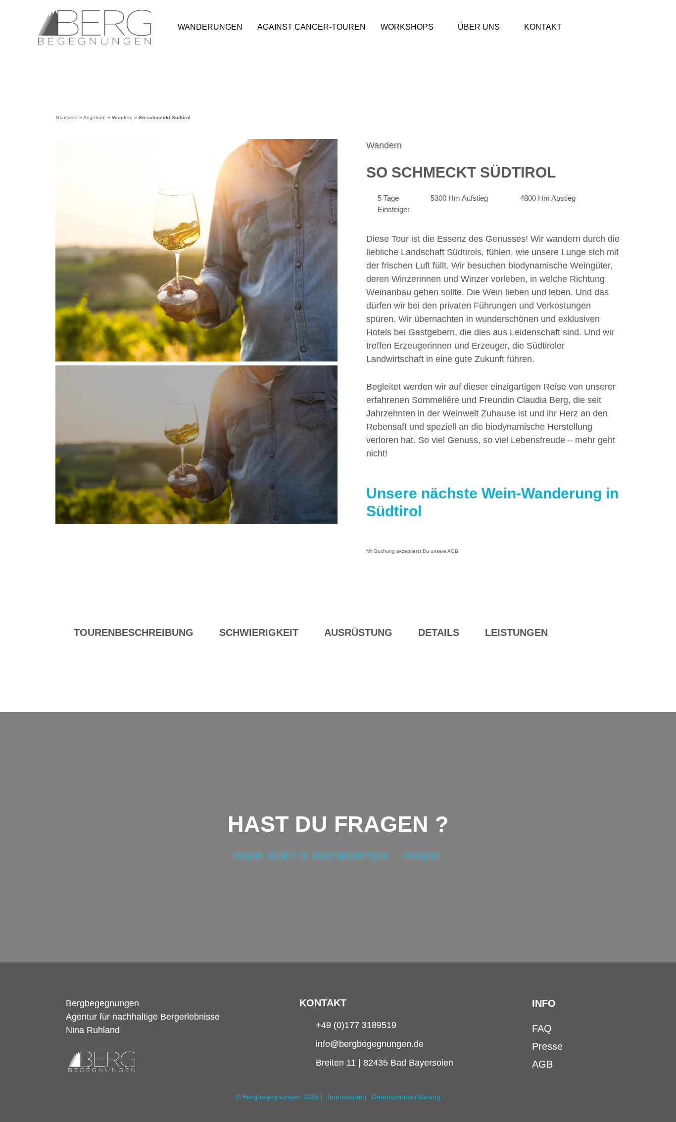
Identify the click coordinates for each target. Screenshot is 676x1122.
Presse (547, 1046)
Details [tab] (438, 632)
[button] (64, 250)
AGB (452, 551)
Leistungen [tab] (516, 632)
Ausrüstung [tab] (358, 632)
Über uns (479, 27)
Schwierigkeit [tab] (258, 632)
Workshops (407, 27)
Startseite (67, 117)
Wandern (122, 117)
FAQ (542, 1028)
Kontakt (543, 27)
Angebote (94, 117)
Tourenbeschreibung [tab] (133, 632)
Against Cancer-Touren (311, 27)
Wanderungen (210, 27)
